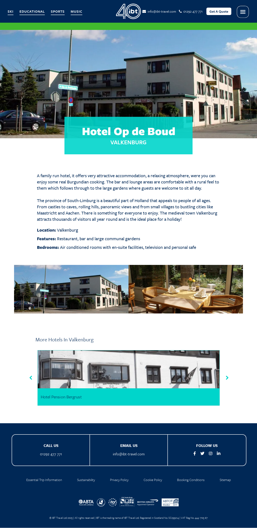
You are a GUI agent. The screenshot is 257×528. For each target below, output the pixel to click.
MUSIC (76, 11)
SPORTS (58, 11)
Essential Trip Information (44, 479)
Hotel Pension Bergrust (61, 397)
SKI (10, 11)
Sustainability (86, 479)
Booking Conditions (191, 479)
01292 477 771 (51, 454)
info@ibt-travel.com (161, 11)
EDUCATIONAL (32, 11)
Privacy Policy (119, 479)
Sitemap (225, 479)
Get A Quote (218, 11)
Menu (243, 11)
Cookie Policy (153, 479)
